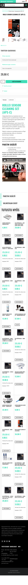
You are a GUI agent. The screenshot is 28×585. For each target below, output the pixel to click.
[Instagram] (7, 541)
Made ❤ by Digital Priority (14, 572)
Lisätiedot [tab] (11, 99)
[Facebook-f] (2, 541)
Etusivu (3, 9)
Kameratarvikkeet (10, 9)
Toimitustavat (7, 86)
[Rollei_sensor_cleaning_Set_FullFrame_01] (14, 28)
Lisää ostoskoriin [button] (6, 235)
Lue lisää (17, 324)
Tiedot (5, 91)
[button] (14, 86)
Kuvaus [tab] (4, 99)
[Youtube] (9, 541)
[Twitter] (4, 541)
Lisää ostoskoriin (16, 81)
